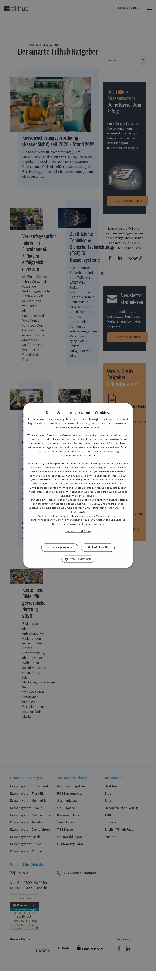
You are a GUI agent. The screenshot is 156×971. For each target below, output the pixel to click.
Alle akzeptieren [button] (60, 547)
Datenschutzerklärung (65, 524)
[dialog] (78, 485)
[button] (78, 538)
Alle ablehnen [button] (97, 547)
